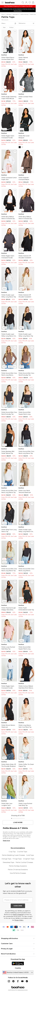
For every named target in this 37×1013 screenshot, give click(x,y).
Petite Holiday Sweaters (18, 866)
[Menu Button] (2, 2)
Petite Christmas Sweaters (18, 869)
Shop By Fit (16, 14)
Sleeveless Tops (8, 862)
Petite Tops (33, 14)
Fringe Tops (17, 859)
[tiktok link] (27, 981)
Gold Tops (30, 855)
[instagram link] (9, 981)
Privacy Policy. (19, 920)
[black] (20, 147)
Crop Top (12, 851)
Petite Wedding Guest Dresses (13, 855)
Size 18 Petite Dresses (18, 873)
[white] (22, 147)
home (3, 14)
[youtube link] (22, 981)
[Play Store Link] (18, 963)
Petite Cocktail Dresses (24, 862)
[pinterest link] (13, 981)
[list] (18, 6)
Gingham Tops (28, 859)
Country (18, 968)
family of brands (18, 914)
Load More (17, 822)
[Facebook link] (18, 981)
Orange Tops (6, 859)
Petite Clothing (24, 14)
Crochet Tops (22, 851)
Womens (8, 14)
